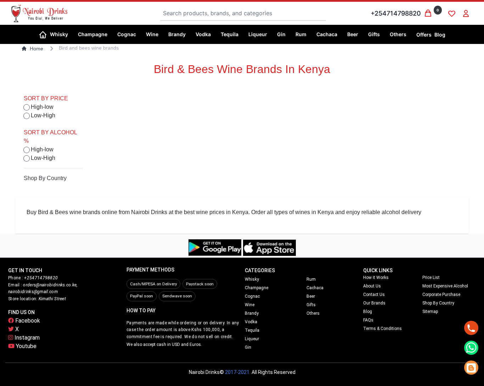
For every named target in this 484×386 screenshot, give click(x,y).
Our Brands (374, 303)
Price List (431, 277)
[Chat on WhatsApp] (471, 348)
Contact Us (374, 294)
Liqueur (252, 338)
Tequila (252, 330)
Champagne (256, 287)
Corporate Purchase (441, 294)
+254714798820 (396, 13)
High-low (42, 107)
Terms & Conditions (382, 328)
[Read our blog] (471, 367)
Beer (310, 296)
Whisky (252, 279)
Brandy (252, 313)
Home (36, 48)
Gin (248, 347)
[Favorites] (452, 13)
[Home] (43, 34)
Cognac (252, 296)
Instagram (26, 337)
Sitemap (430, 311)
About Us (372, 286)
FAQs (368, 320)
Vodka (251, 321)
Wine (249, 304)
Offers (424, 35)
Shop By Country (45, 178)
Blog (439, 35)
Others (313, 313)
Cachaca (314, 287)
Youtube (25, 346)
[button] (61, 34)
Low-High (43, 115)
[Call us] (471, 328)
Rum (311, 279)
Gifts (311, 304)
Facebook (27, 320)
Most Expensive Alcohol (445, 286)
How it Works (376, 277)
